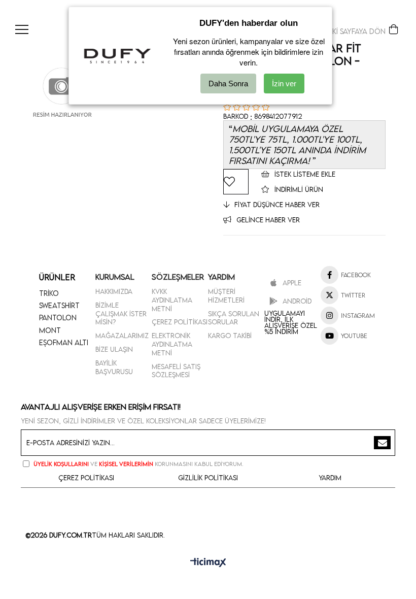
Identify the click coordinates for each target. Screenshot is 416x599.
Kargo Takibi (230, 335)
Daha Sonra (228, 83)
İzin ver (284, 83)
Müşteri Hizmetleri (226, 295)
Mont (50, 330)
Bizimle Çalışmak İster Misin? (121, 313)
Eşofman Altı (63, 342)
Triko (49, 293)
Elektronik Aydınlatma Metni (172, 344)
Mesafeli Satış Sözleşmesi (176, 370)
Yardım (330, 478)
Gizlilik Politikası (208, 478)
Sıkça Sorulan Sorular (233, 318)
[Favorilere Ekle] (236, 181)
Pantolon (58, 317)
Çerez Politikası (179, 322)
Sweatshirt (59, 305)
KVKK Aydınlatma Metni (172, 300)
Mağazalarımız (122, 335)
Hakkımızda (113, 291)
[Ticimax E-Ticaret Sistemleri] (208, 563)
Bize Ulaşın (114, 349)
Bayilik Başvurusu (114, 367)
